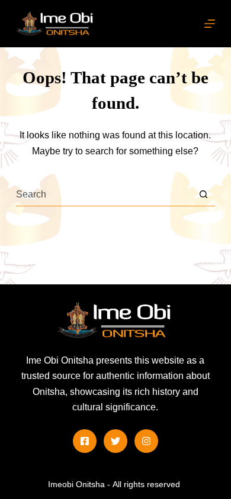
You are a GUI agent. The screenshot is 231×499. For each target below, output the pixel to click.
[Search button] (203, 194)
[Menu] (209, 23)
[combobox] (103, 194)
